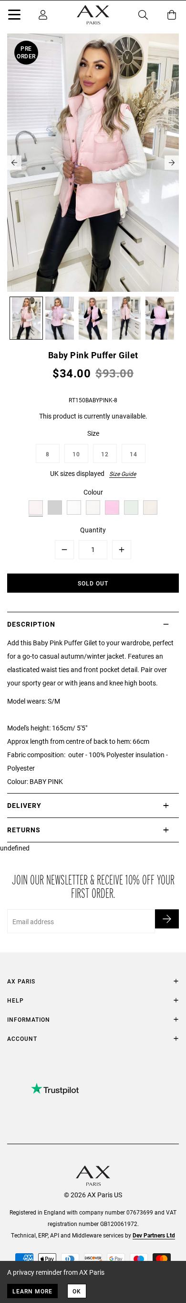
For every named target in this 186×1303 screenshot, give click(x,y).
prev (14, 162)
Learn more (32, 1291)
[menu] (14, 16)
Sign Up (167, 918)
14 (133, 454)
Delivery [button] (24, 805)
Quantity (93, 529)
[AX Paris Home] (93, 14)
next (172, 162)
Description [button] (31, 624)
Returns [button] (24, 829)
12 (105, 454)
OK (76, 1291)
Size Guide (122, 473)
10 (76, 454)
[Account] (43, 14)
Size (93, 433)
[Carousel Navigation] (93, 162)
